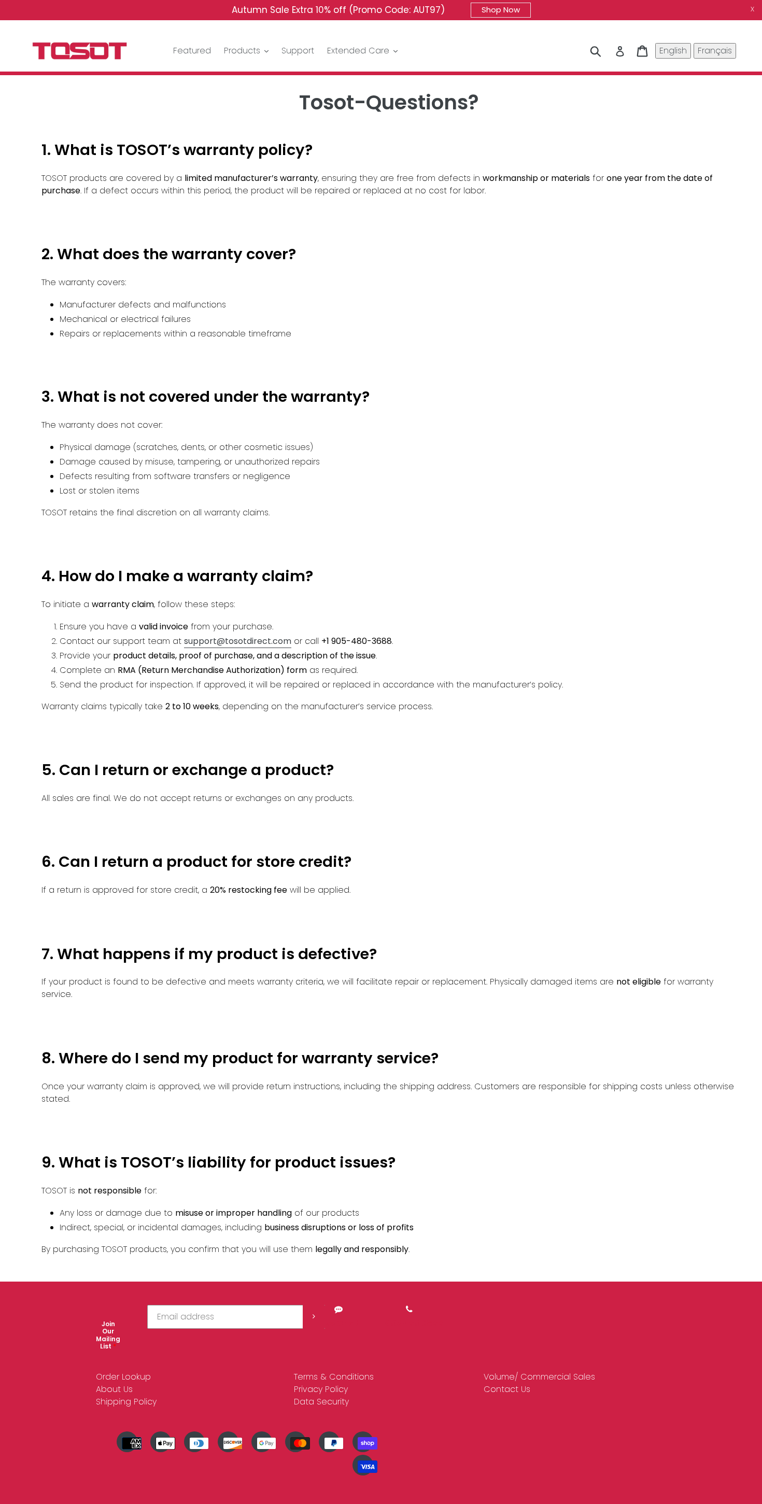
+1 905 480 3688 (409, 1323)
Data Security (321, 1402)
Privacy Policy (321, 1389)
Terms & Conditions (334, 1377)
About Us (114, 1389)
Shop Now (501, 9)
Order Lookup (123, 1377)
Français (715, 51)
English (673, 51)
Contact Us (507, 1389)
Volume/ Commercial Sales (539, 1377)
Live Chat (338, 1323)
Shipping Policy (126, 1402)
